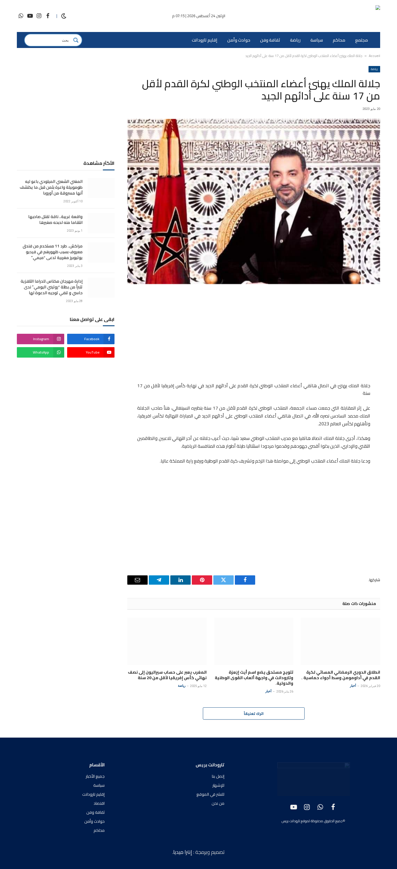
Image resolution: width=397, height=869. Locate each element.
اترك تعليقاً (254, 713)
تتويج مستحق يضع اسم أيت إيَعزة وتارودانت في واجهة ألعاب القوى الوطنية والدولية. (254, 678)
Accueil (374, 55)
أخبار (353, 686)
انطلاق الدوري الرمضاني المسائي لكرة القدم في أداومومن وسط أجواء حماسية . (340, 675)
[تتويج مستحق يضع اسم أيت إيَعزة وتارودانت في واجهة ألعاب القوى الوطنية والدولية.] (254, 641)
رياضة (295, 40)
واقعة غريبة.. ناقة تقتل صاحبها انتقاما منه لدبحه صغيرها (55, 219)
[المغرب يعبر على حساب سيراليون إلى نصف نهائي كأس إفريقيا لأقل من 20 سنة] (167, 641)
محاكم (339, 40)
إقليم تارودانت (204, 40)
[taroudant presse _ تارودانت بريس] (346, 16)
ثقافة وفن (270, 40)
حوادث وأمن (238, 40)
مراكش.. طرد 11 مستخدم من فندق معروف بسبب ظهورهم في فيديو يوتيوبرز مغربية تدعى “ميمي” (53, 251)
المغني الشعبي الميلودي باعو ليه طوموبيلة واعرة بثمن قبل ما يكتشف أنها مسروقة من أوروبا (51, 187)
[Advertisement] (253, 334)
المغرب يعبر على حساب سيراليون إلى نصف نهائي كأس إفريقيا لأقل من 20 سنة (167, 675)
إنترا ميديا (183, 852)
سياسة (316, 40)
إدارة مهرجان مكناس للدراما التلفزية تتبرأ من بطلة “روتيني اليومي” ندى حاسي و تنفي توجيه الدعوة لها (52, 287)
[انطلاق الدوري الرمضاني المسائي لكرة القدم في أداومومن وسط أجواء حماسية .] (340, 641)
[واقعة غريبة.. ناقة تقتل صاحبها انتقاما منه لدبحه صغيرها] (101, 223)
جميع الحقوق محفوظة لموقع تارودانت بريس (312, 821)
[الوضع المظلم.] (64, 16)
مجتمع (361, 40)
